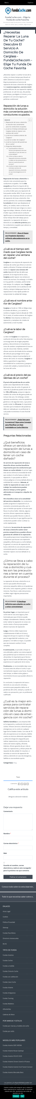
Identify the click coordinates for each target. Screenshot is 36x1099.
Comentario (8, 811)
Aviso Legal (6, 911)
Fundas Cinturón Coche (10, 971)
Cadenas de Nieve (8, 1014)
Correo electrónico (11, 843)
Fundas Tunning (8, 998)
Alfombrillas (7, 1009)
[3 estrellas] (18, 793)
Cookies (5, 917)
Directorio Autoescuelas (11, 938)
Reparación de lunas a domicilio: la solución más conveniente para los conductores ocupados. (16, 124)
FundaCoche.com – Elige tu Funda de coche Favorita (17, 18)
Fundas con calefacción (10, 977)
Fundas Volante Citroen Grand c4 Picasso (16, 1061)
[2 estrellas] (13, 793)
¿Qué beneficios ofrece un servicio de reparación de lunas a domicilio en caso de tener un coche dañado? (17, 151)
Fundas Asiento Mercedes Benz (13, 1072)
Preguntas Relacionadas (13, 146)
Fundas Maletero (8, 1004)
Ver (22, 1096)
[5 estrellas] (27, 793)
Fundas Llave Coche (9, 982)
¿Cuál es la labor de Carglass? (15, 140)
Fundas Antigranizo (9, 993)
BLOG (5, 944)
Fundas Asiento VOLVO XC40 (12, 1056)
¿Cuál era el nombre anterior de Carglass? (16, 136)
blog (15, 763)
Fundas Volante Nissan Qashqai (13, 1051)
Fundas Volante (8, 987)
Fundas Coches (8, 960)
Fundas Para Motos (9, 933)
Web (5, 853)
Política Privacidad (9, 922)
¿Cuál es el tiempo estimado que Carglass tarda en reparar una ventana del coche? (16, 131)
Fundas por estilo (8, 1031)
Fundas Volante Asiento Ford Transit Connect (17, 1067)
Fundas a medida (8, 966)
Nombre (7, 834)
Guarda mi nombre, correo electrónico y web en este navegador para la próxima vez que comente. (17, 868)
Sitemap (5, 927)
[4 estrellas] (23, 793)
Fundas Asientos (8, 955)
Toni (18, 777)
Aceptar (16, 1096)
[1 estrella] (9, 793)
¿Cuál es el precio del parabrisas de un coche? (16, 143)
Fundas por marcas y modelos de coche (16, 1026)
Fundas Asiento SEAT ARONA (12, 1045)
